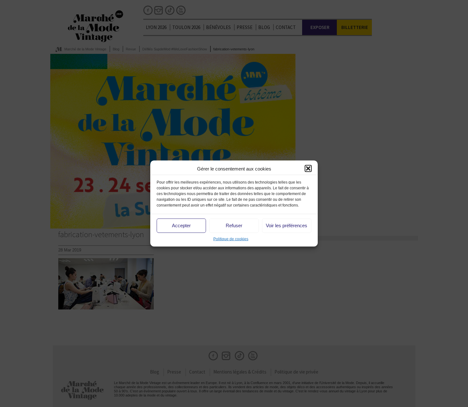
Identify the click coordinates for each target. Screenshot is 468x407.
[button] (308, 168)
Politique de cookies (230, 238)
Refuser (234, 225)
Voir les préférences (286, 225)
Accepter (181, 225)
